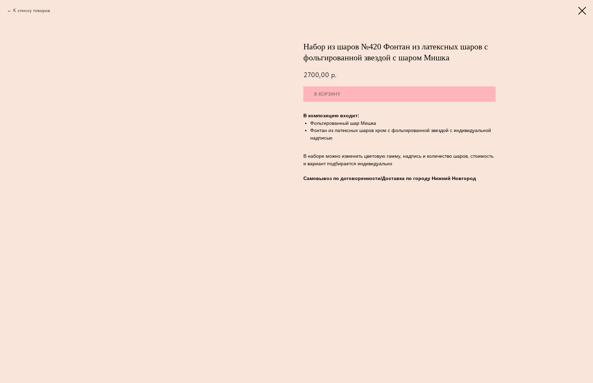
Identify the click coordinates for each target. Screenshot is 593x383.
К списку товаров (31, 10)
